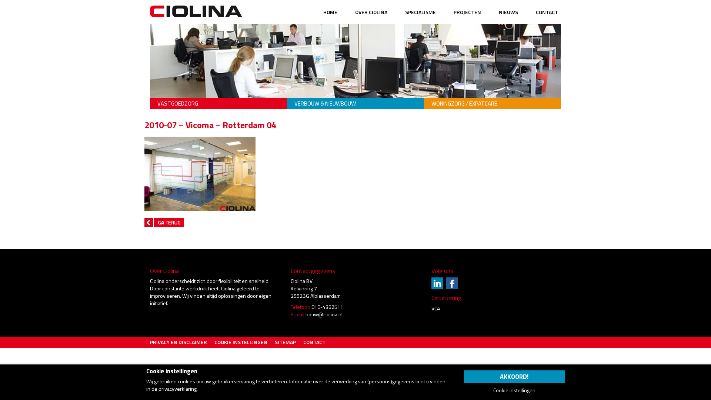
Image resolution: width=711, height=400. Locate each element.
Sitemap (285, 342)
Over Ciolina (371, 12)
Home (330, 12)
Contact (547, 12)
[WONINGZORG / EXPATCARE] (492, 92)
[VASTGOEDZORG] (218, 92)
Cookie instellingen (240, 342)
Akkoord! (514, 376)
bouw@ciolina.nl (324, 314)
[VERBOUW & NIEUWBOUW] (355, 92)
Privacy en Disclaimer (178, 342)
